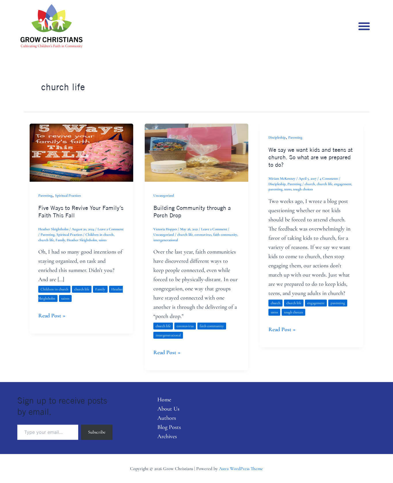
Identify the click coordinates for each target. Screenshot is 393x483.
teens (287, 189)
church (310, 184)
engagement (342, 184)
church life (46, 240)
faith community (225, 234)
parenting (275, 189)
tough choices (303, 189)
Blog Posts (169, 427)
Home (164, 399)
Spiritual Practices (68, 195)
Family (60, 240)
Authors (166, 418)
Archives (167, 436)
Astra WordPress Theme (241, 468)
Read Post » (51, 315)
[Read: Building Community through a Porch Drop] (196, 152)
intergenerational (165, 240)
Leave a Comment (110, 229)
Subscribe (97, 432)
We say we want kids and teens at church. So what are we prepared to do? (310, 157)
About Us (168, 408)
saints (102, 240)
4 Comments (329, 178)
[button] (364, 26)
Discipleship (277, 137)
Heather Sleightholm (82, 240)
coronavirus (202, 234)
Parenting (45, 195)
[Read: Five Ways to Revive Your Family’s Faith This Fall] (81, 152)
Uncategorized (163, 195)
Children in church (99, 234)
